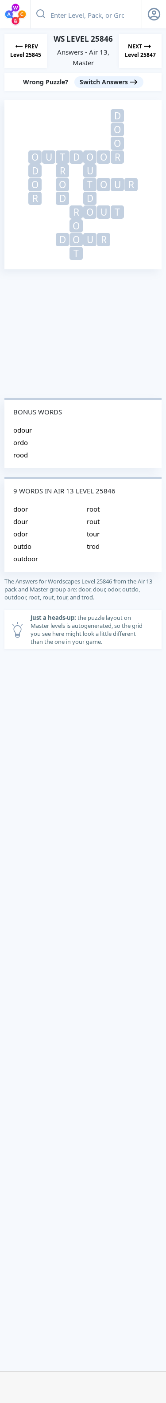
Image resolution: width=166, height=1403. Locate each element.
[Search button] (40, 14)
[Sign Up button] (154, 14)
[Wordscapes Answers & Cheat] (15, 14)
